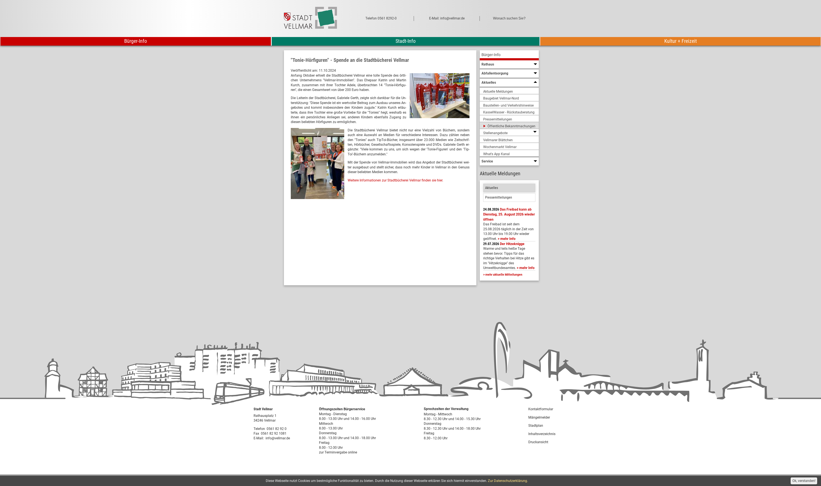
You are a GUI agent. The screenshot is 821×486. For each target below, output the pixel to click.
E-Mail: (259, 438)
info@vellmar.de (278, 438)
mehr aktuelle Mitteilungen (503, 274)
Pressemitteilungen (498, 197)
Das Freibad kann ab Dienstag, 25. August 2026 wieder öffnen (509, 214)
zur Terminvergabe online (338, 452)
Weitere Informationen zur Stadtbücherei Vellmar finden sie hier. (395, 180)
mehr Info (507, 239)
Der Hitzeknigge (512, 244)
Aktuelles (491, 188)
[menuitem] (509, 55)
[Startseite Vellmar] (315, 18)
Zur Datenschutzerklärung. (508, 481)
